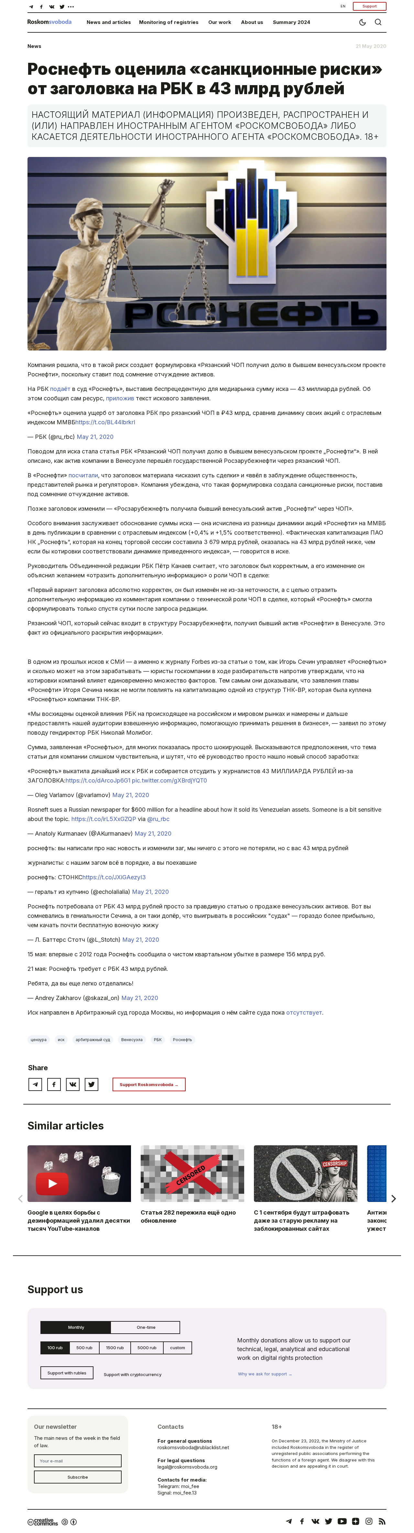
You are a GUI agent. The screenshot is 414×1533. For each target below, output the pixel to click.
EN (343, 6)
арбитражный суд (93, 1039)
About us (252, 22)
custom (177, 1347)
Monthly (76, 1327)
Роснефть (182, 1039)
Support (370, 6)
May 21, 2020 (95, 436)
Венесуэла (132, 1039)
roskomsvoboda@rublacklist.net (193, 1447)
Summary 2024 (291, 22)
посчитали (83, 475)
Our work (219, 22)
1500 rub (115, 1347)
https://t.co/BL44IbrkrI (105, 422)
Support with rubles (67, 1372)
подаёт (60, 388)
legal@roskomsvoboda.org (187, 1467)
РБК (158, 1039)
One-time (146, 1327)
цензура (39, 1039)
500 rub (84, 1347)
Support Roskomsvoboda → (149, 1084)
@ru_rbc (158, 819)
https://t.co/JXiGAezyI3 (114, 877)
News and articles (109, 22)
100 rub (55, 1347)
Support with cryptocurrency (132, 1374)
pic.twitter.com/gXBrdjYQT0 (169, 780)
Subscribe (78, 1477)
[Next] (393, 1198)
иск (61, 1039)
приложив (120, 398)
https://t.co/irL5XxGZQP (103, 819)
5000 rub (147, 1347)
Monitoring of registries (169, 22)
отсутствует (304, 1012)
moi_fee (190, 1486)
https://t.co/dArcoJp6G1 (98, 780)
